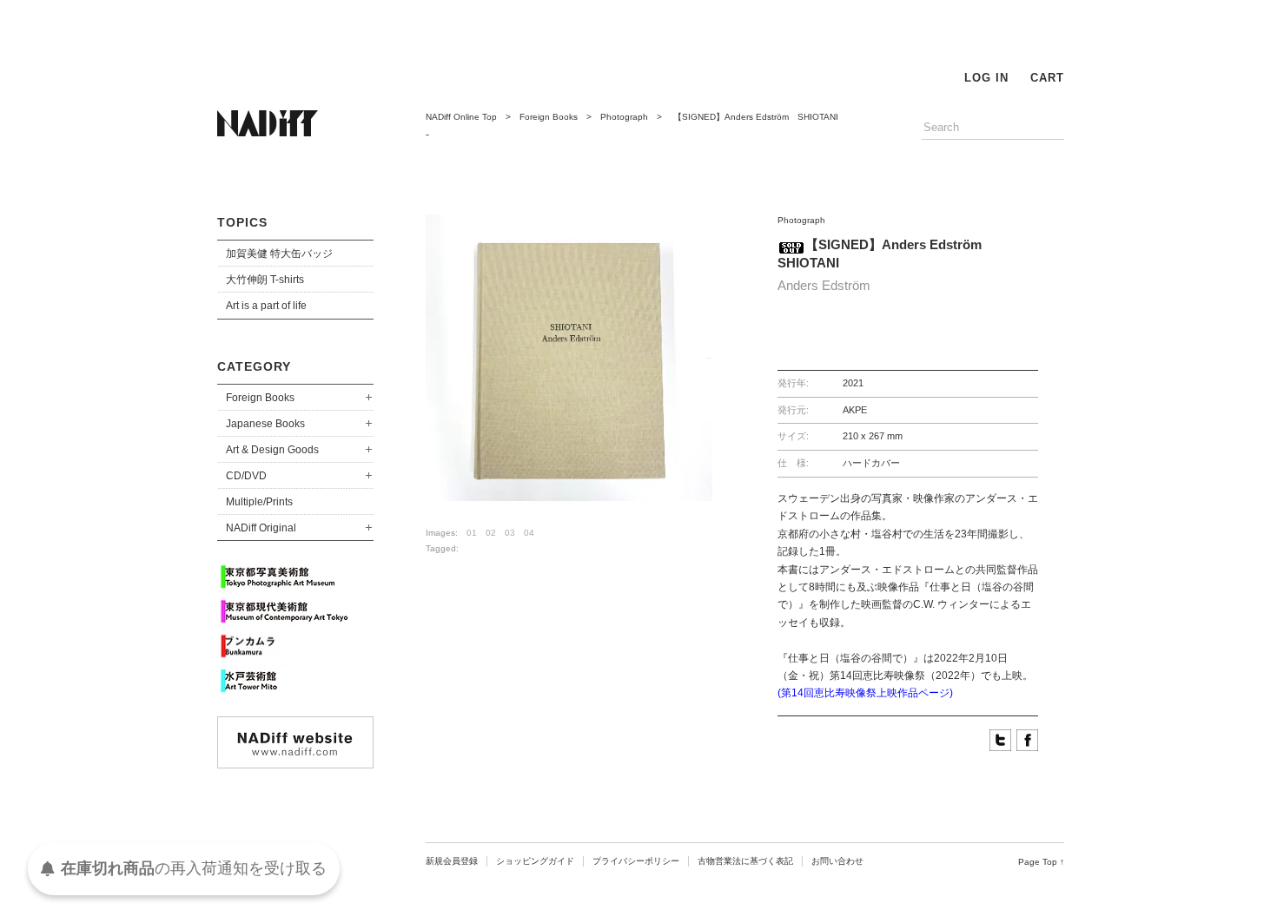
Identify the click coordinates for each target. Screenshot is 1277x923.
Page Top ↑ (1041, 862)
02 (491, 532)
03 (510, 532)
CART (1047, 77)
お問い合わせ (837, 861)
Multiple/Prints (259, 502)
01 (471, 532)
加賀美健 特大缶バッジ (279, 253)
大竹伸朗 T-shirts (265, 280)
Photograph (624, 117)
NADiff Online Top (461, 117)
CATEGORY (254, 366)
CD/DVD (246, 476)
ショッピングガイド (535, 861)
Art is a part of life (266, 306)
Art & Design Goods (272, 450)
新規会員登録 (452, 861)
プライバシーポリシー (635, 861)
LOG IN (986, 77)
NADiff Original (261, 528)
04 (529, 532)
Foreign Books (260, 398)
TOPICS (242, 222)
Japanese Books (265, 424)
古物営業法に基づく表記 (745, 861)
